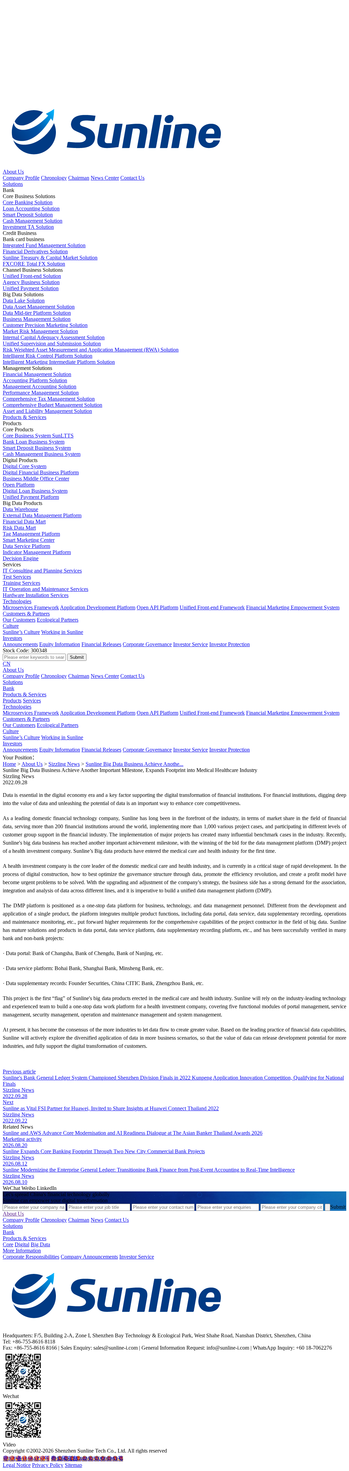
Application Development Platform (97, 607)
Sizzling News (64, 764)
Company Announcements (89, 1257)
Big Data (40, 1244)
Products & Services (24, 417)
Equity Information (59, 644)
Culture (11, 626)
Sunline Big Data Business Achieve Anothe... (134, 764)
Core (8, 1244)
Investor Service (190, 644)
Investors (12, 638)
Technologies (17, 601)
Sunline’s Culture (21, 632)
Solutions (13, 184)
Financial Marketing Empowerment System (292, 607)
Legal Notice (17, 1465)
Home (9, 764)
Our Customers (19, 620)
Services (32, 700)
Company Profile (21, 178)
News (97, 1220)
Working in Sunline (62, 632)
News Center (105, 178)
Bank (8, 688)
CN (7, 664)
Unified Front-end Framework (212, 607)
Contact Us (132, 178)
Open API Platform (157, 607)
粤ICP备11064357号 (26, 1458)
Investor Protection (229, 644)
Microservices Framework (31, 607)
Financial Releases (101, 644)
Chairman (78, 178)
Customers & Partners (26, 613)
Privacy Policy (47, 1465)
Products (12, 700)
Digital (22, 1244)
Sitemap (73, 1465)
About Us (13, 172)
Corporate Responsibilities (31, 1257)
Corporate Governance (147, 644)
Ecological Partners (57, 620)
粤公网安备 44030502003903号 (87, 1458)
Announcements (20, 644)
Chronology (54, 178)
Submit (338, 1207)
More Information (22, 1250)
